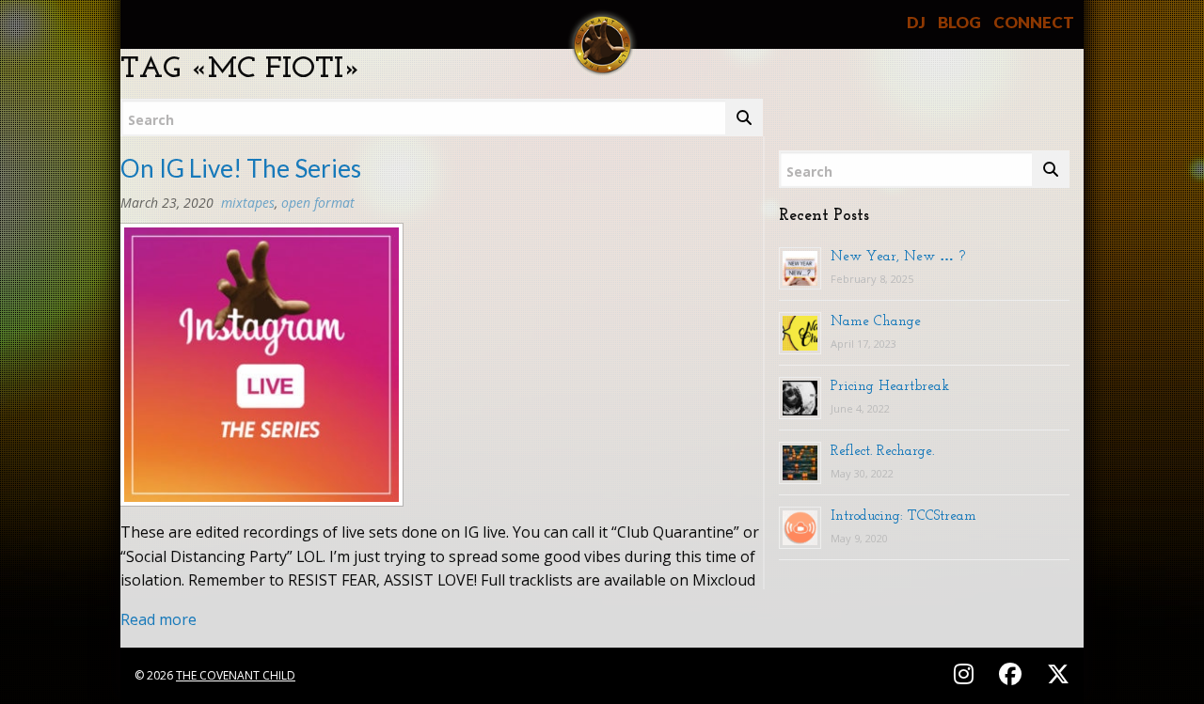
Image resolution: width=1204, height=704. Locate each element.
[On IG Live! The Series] (261, 370)
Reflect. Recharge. (882, 450)
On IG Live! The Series (240, 168)
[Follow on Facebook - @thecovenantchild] (1013, 673)
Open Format (318, 202)
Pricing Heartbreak (890, 385)
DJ (916, 22)
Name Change (876, 320)
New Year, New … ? (898, 255)
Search (151, 120)
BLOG (959, 22)
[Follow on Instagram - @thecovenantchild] (966, 673)
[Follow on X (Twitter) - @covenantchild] (1054, 673)
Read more (158, 619)
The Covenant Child (235, 675)
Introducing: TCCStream (903, 515)
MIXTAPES (248, 202)
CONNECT (1033, 22)
